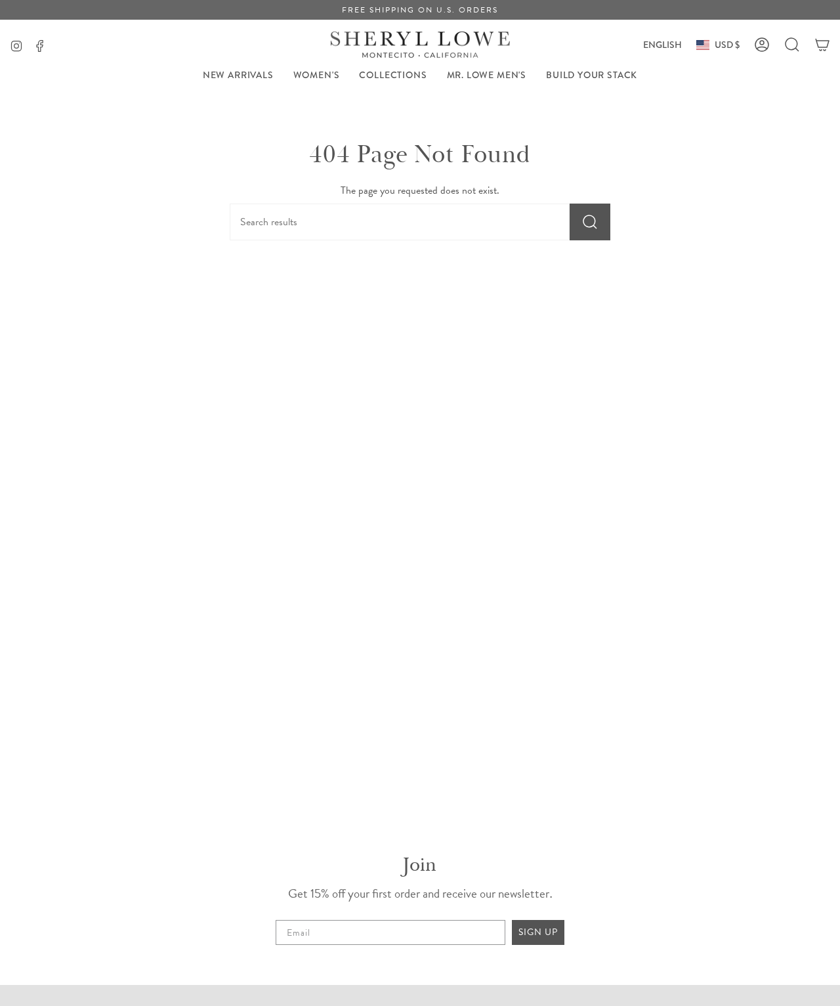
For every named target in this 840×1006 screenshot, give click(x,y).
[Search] (590, 222)
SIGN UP (538, 932)
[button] (317, 75)
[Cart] (822, 44)
